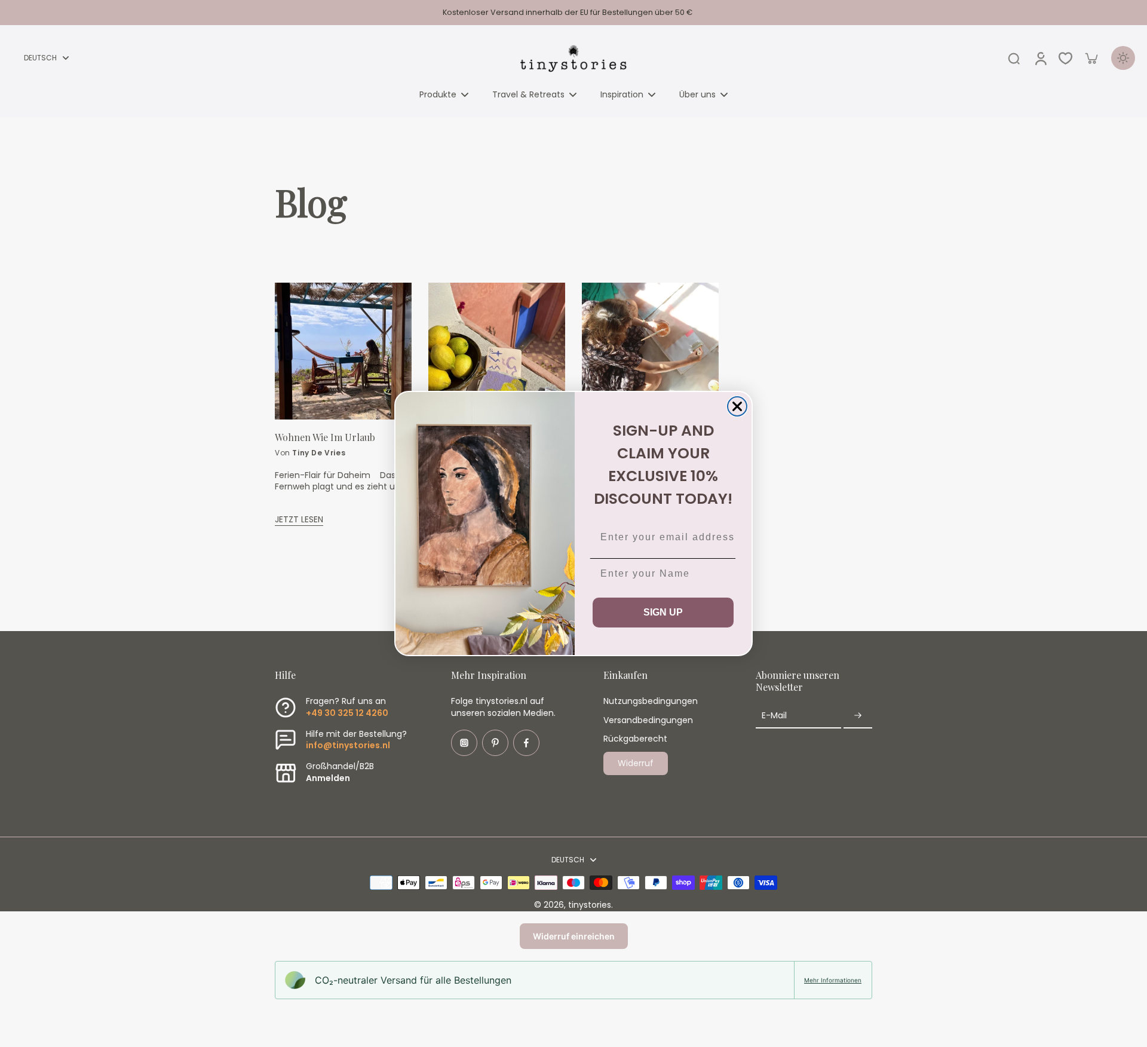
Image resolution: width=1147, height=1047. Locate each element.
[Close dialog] (737, 406)
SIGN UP (663, 612)
